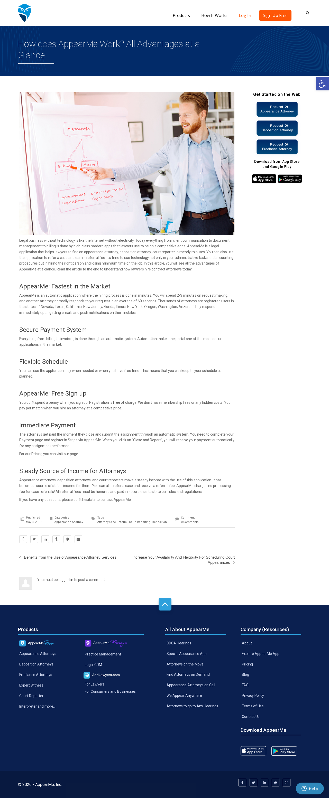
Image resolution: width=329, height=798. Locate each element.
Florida (109, 307)
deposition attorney (135, 252)
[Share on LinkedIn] (45, 539)
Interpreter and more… (37, 706)
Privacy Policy (253, 695)
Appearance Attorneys (37, 654)
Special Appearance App (187, 653)
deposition (159, 522)
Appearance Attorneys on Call (191, 685)
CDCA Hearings (179, 643)
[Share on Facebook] (23, 539)
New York (135, 307)
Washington (167, 307)
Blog (245, 674)
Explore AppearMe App (260, 653)
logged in (66, 580)
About (247, 643)
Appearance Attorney (68, 522)
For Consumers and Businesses (110, 691)
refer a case (58, 258)
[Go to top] (165, 604)
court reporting (139, 522)
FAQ (245, 685)
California (74, 307)
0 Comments (189, 522)
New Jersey (92, 307)
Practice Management (103, 654)
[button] (322, 83)
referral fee (165, 486)
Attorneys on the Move (185, 664)
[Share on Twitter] (34, 539)
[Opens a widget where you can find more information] (310, 789)
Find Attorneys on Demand (188, 674)
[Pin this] (67, 539)
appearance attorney (101, 252)
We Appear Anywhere (184, 695)
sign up (82, 402)
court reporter (163, 252)
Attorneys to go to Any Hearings (192, 706)
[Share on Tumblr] (56, 539)
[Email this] (78, 539)
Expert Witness (31, 685)
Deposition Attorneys (36, 664)
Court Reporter (31, 695)
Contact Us (251, 717)
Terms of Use (253, 706)
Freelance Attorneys (35, 675)
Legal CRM (93, 664)
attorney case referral (112, 522)
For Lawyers (94, 684)
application (202, 480)
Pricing (247, 664)
